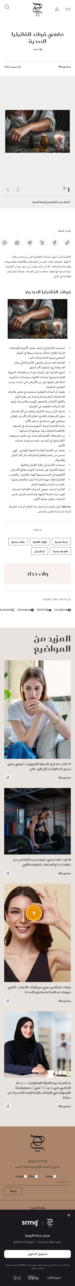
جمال (31, 1176)
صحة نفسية (61, 541)
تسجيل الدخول (37, 1254)
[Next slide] (8, 189)
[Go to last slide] (18, 189)
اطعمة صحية (60, 551)
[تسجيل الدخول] (57, 9)
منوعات (19, 1176)
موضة (49, 1176)
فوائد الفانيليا (40, 541)
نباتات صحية (18, 541)
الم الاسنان (39, 551)
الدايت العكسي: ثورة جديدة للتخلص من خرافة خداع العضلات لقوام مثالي (42, 862)
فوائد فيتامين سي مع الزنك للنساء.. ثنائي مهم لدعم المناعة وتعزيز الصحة (39, 989)
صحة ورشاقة (64, 66)
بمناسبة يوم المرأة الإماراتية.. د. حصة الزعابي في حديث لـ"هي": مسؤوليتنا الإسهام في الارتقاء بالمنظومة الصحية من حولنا (39, 1090)
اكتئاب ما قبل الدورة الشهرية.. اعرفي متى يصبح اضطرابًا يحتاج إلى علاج (39, 766)
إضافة (13, 1191)
